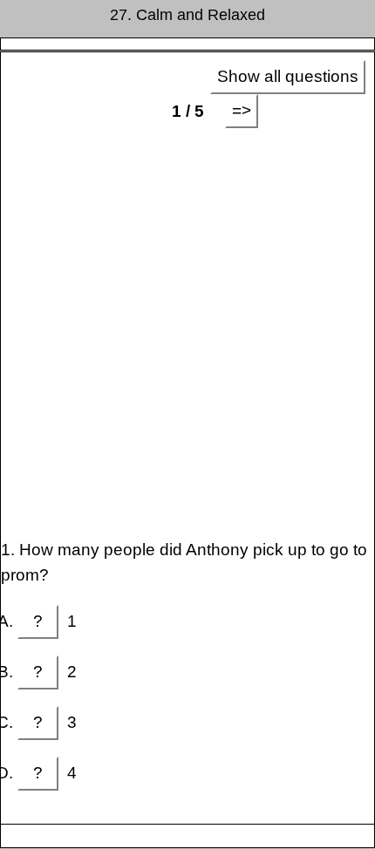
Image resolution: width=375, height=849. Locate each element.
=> (241, 110)
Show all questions (287, 76)
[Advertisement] (187, 333)
